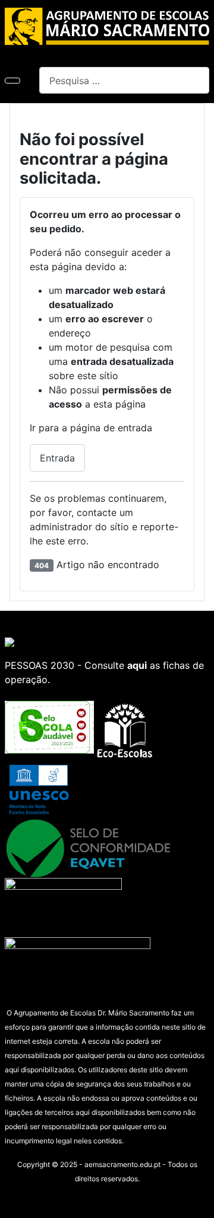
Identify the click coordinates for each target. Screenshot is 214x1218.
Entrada (57, 458)
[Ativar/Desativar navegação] (12, 81)
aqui (137, 665)
